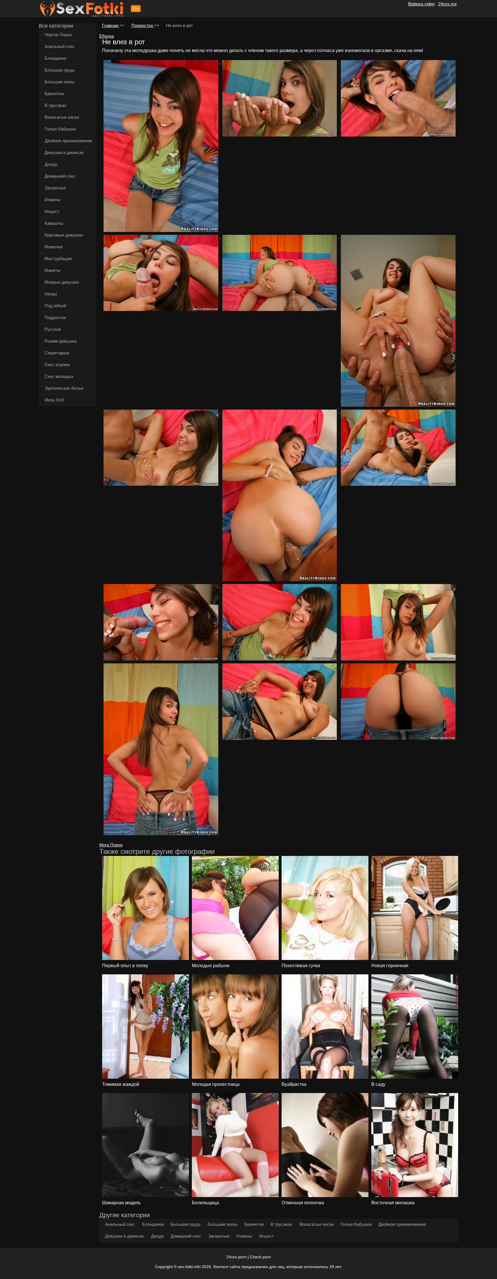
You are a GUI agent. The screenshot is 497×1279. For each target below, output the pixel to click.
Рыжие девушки (61, 341)
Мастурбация (58, 258)
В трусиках (55, 105)
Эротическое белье (64, 388)
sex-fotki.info (189, 1266)
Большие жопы (59, 81)
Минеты (52, 270)
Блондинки (55, 58)
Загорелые (55, 187)
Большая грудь (60, 70)
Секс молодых (59, 376)
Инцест (52, 211)
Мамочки (53, 246)
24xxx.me (447, 3)
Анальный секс (60, 46)
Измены (52, 199)
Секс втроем (57, 364)
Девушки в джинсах (64, 152)
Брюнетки (54, 93)
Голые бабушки (60, 128)
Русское (53, 329)
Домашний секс (60, 176)
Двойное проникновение (68, 140)
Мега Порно (111, 844)
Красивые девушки (64, 235)
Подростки (55, 317)
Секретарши (57, 352)
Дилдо (51, 164)
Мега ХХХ (54, 399)
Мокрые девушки (62, 282)
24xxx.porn (236, 1257)
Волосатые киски (62, 117)
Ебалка (106, 36)
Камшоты (54, 223)
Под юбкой (55, 305)
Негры (51, 293)
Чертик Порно (58, 34)
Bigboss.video (421, 3)
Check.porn (260, 1257)
